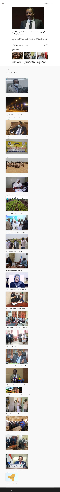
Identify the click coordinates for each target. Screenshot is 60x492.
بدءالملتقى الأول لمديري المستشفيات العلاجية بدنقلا (14, 155)
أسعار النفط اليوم (45, 45)
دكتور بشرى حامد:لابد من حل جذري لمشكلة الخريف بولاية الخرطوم (41, 62)
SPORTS (52, 3)
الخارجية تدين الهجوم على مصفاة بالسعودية (13, 72)
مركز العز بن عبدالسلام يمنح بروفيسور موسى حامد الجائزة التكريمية (17, 232)
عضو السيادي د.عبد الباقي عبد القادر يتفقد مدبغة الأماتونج (15, 432)
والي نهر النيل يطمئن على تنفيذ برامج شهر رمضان (14, 270)
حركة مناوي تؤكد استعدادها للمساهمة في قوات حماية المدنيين (16, 174)
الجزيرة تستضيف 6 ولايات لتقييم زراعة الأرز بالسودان (14, 213)
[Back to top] (59, 491)
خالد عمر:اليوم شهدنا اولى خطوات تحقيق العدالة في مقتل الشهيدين (16, 136)
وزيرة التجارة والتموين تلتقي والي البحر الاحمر (13, 346)
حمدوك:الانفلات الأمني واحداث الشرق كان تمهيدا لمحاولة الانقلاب (16, 470)
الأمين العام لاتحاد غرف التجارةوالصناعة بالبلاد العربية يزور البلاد (16, 365)
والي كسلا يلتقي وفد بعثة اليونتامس (11, 483)
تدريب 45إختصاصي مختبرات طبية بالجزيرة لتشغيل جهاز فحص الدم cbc (29, 62)
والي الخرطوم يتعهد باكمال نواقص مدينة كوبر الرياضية (14, 251)
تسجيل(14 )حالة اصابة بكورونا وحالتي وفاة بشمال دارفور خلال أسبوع (17, 327)
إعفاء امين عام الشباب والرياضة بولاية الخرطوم (13, 117)
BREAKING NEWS (46, 3)
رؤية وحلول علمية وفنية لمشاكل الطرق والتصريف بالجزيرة (15, 114)
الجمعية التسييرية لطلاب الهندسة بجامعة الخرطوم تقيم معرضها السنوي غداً (18, 394)
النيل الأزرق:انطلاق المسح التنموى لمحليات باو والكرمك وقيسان (16, 194)
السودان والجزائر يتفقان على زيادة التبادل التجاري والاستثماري (15, 308)
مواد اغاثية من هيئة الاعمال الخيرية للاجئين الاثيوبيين (20, 45)
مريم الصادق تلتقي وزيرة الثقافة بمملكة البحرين (13, 75)
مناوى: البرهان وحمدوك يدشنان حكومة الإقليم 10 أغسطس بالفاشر (16, 384)
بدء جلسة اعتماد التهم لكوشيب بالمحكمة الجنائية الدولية (14, 94)
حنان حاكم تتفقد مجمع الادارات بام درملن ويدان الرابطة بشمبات (16, 413)
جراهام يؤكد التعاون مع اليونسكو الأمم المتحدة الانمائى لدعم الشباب (16, 451)
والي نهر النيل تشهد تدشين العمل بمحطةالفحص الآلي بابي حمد (16, 289)
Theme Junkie (16, 490)
